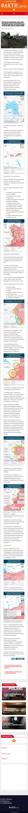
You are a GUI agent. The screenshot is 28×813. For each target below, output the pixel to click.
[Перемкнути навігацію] (14, 14)
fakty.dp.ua (15, 812)
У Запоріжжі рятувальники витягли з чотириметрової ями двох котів (13, 725)
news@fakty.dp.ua (4, 801)
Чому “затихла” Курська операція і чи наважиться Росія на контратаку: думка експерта (13, 666)
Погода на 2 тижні (5, 753)
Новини (5, 692)
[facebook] (14, 740)
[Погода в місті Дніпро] (14, 748)
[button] (26, 13)
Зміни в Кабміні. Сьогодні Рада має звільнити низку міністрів (12, 672)
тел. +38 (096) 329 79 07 (6, 803)
